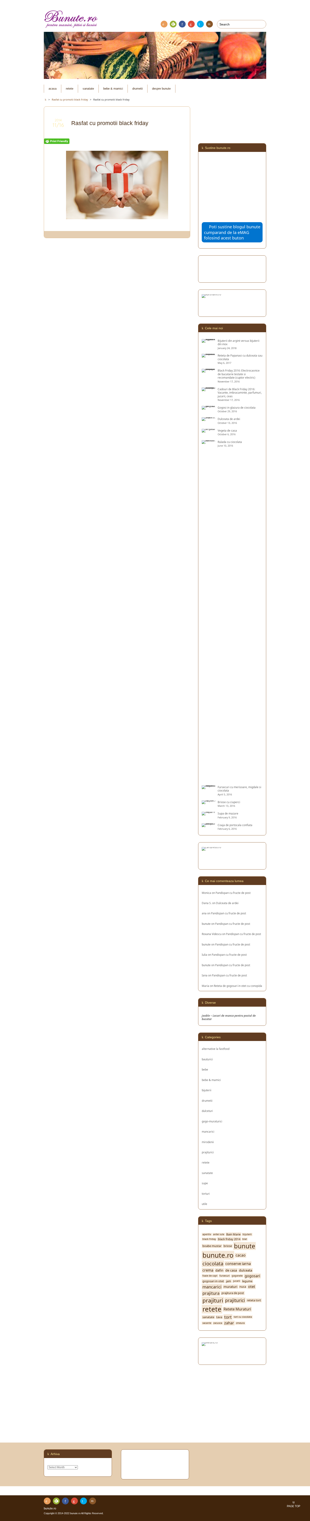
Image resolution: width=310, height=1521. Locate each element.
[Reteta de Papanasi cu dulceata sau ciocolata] (208, 355)
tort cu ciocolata (243, 1316)
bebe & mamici (113, 88)
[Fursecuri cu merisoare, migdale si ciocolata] (208, 787)
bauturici (207, 1059)
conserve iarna (238, 1263)
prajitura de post (232, 1293)
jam (228, 1281)
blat (244, 1239)
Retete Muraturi (237, 1309)
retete (69, 88)
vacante (206, 1323)
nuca (242, 1287)
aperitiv (206, 1234)
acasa (53, 88)
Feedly (173, 24)
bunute (206, 923)
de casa (231, 1270)
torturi (206, 1193)
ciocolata (212, 1263)
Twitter (200, 24)
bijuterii (206, 1090)
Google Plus (191, 24)
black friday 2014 (229, 1239)
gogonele (237, 1275)
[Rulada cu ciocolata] (208, 779)
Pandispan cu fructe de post (233, 893)
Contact (209, 24)
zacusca (217, 1323)
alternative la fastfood (215, 1049)
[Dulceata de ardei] (208, 419)
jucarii (236, 1281)
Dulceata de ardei (227, 903)
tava (219, 1317)
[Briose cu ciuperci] (208, 802)
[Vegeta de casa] (208, 430)
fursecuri (224, 1275)
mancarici (208, 1131)
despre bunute (161, 88)
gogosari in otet (213, 1281)
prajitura (210, 1293)
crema (207, 1270)
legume (247, 1281)
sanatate (88, 88)
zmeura (240, 1323)
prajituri (212, 1300)
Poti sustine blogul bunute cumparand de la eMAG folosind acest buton (232, 232)
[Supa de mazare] (208, 813)
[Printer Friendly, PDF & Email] (56, 141)
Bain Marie (233, 1234)
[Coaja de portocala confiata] (208, 825)
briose (228, 1246)
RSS (164, 24)
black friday (209, 1239)
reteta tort (254, 1300)
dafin (219, 1270)
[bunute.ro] (155, 19)
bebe (205, 1069)
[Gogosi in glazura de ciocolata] (208, 407)
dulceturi (207, 1111)
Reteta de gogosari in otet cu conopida (238, 986)
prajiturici (208, 1152)
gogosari (252, 1276)
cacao (241, 1255)
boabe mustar (211, 1246)
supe (205, 1183)
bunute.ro (218, 1255)
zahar (229, 1323)
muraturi (230, 1287)
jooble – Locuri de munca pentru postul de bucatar (229, 1017)
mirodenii (208, 1142)
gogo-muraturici (212, 1121)
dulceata (245, 1270)
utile (204, 1204)
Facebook (182, 24)
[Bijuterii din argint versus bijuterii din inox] (208, 340)
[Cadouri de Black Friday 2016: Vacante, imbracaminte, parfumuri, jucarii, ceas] (208, 389)
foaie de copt (209, 1275)
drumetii (137, 88)
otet (251, 1286)
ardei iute (218, 1234)
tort (228, 1317)
